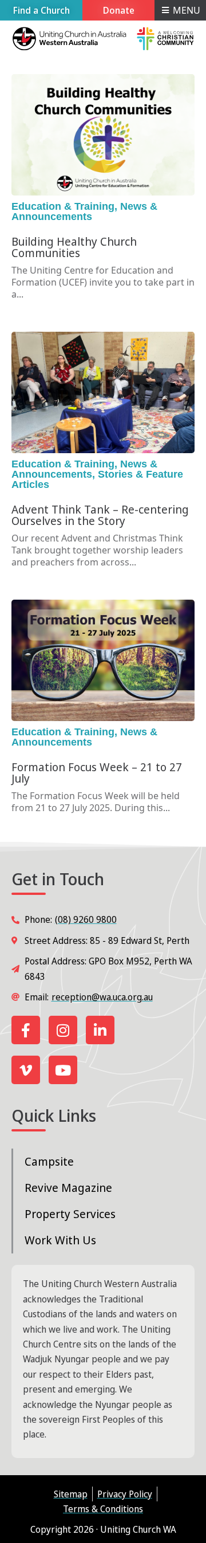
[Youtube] (63, 1070)
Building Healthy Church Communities (74, 247)
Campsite (49, 1161)
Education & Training (62, 206)
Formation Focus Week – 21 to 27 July (96, 772)
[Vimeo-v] (25, 1070)
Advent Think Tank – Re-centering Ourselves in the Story (100, 515)
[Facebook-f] (25, 1030)
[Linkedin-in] (100, 1030)
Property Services (70, 1214)
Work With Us (60, 1240)
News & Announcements (84, 211)
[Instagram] (63, 1030)
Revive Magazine (68, 1187)
